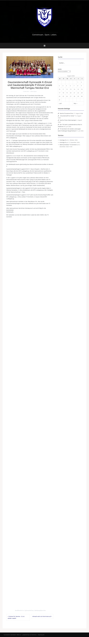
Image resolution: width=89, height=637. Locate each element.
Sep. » (75, 103)
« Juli (60, 103)
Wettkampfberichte (40, 610)
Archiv (60, 69)
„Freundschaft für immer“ (67, 116)
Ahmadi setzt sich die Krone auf (41, 616)
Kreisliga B (63, 140)
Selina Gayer (33, 91)
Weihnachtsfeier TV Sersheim (68, 144)
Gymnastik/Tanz (29, 610)
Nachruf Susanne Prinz (66, 113)
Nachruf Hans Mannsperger (68, 120)
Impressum (41, 635)
